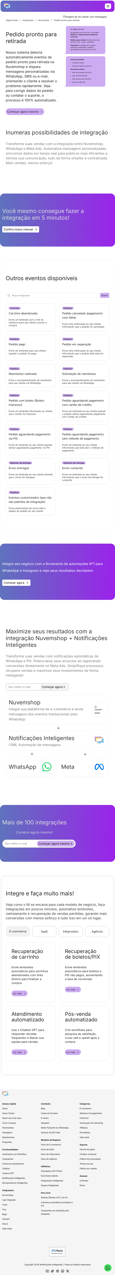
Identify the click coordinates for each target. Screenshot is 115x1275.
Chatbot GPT (8, 1173)
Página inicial (12, 20)
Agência (97, 931)
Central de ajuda (87, 1149)
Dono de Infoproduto (50, 1154)
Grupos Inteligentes (50, 1185)
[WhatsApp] (107, 1267)
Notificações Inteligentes (13, 1178)
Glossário (45, 1123)
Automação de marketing (91, 1123)
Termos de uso (86, 1163)
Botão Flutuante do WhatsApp (55, 1127)
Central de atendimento (13, 1163)
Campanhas (7, 1159)
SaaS (44, 931)
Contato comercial (88, 1154)
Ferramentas (8, 1127)
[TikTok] (52, 1271)
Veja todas (7, 1228)
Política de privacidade (90, 1159)
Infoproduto (70, 931)
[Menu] (108, 6)
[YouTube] (47, 1271)
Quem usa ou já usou (11, 1118)
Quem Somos (8, 1113)
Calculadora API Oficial (51, 1171)
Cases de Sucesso (49, 1113)
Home (5, 1108)
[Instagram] (57, 1271)
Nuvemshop (43, 20)
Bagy (4, 1214)
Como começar (9, 1123)
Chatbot (6, 1168)
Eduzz (5, 1224)
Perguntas (7, 1142)
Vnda (4, 1204)
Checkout (84, 1118)
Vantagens (7, 1132)
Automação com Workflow (14, 1154)
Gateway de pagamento (91, 1113)
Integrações (27, 20)
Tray (4, 1209)
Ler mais (17, 993)
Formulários (85, 1132)
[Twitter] (67, 1271)
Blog (43, 1108)
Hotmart (6, 1219)
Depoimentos (8, 1137)
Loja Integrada (9, 1200)
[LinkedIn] (62, 1271)
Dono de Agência (49, 1159)
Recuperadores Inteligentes (14, 1183)
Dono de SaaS (47, 1149)
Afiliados (84, 1127)
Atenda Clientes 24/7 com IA (54, 1197)
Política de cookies (88, 1168)
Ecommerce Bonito (49, 1176)
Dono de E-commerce (51, 1144)
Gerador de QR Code (50, 1132)
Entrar (82, 1185)
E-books (45, 1118)
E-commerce (18, 931)
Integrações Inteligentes (52, 1180)
